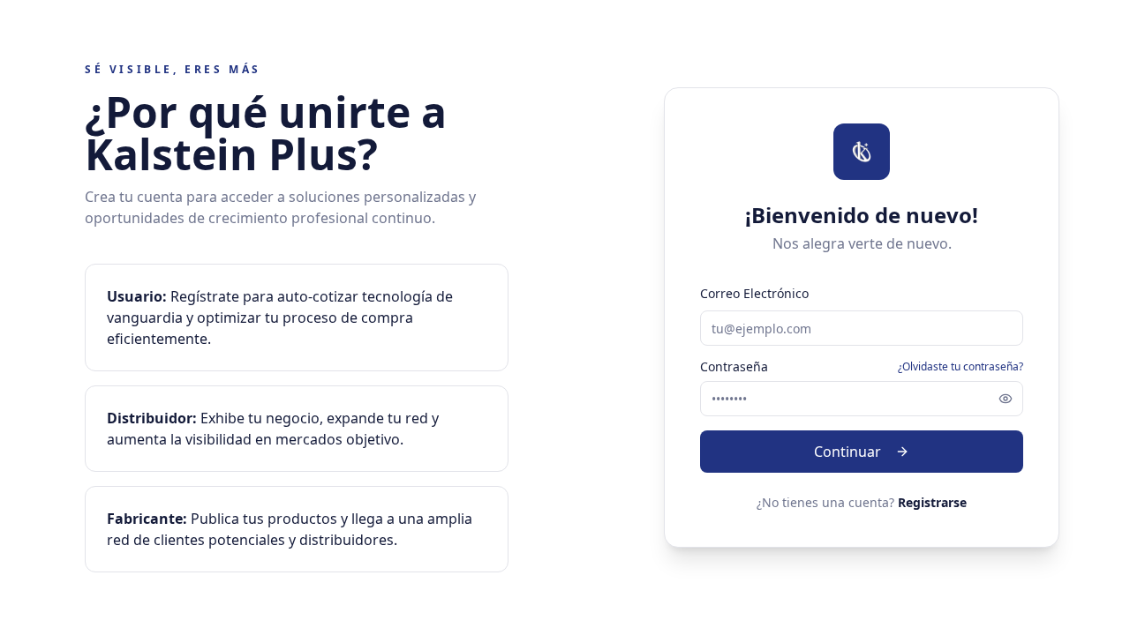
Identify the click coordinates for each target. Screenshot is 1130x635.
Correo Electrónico (754, 293)
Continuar (847, 451)
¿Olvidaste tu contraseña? (960, 367)
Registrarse (932, 502)
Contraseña (734, 367)
